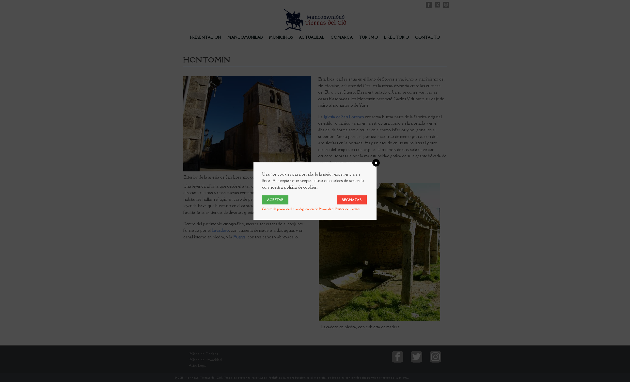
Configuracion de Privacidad (313, 209)
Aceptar (275, 200)
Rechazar (352, 200)
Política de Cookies (347, 209)
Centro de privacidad (277, 209)
